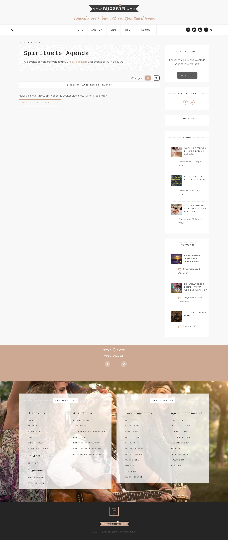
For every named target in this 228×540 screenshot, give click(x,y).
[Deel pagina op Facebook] (188, 30)
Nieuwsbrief (36, 477)
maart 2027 (178, 460)
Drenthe (130, 420)
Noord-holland (135, 454)
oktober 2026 (179, 431)
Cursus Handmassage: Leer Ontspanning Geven (195, 208)
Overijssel (132, 460)
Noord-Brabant (135, 448)
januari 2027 (179, 448)
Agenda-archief (38, 448)
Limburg (130, 443)
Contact (33, 463)
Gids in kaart (36, 443)
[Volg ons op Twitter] (192, 102)
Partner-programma (86, 443)
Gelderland (133, 437)
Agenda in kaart (38, 431)
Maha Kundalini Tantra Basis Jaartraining (193, 258)
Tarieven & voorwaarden (89, 431)
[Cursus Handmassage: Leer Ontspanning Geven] (176, 209)
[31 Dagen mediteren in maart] (176, 316)
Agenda (96, 30)
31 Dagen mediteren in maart (195, 314)
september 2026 (181, 426)
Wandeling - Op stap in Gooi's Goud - (195, 180)
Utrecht (130, 466)
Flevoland (132, 426)
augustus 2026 (180, 420)
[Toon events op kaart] (156, 78)
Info (128, 30)
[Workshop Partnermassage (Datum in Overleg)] (176, 152)
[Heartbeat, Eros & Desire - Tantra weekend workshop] (176, 288)
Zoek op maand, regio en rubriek (90, 85)
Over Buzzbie (36, 483)
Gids (113, 30)
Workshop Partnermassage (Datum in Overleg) (195, 151)
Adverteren (80, 426)
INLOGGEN (146, 30)
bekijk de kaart (78, 61)
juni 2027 (176, 466)
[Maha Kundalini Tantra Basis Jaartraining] (176, 259)
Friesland (131, 431)
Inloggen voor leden (87, 454)
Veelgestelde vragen (87, 448)
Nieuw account (83, 420)
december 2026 (180, 443)
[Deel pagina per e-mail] (206, 30)
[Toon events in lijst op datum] (148, 78)
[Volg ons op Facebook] (185, 102)
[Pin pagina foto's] (200, 30)
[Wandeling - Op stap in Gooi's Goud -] (176, 180)
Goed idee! (187, 75)
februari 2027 (179, 454)
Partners (79, 437)
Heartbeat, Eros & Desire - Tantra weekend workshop (195, 287)
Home (79, 30)
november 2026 (180, 437)
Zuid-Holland (134, 477)
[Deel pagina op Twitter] (194, 30)
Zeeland (130, 471)
